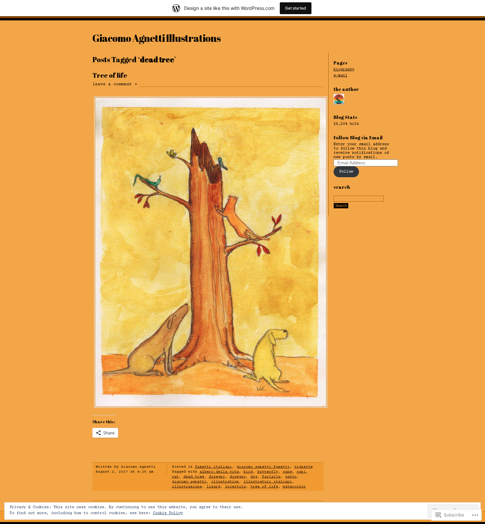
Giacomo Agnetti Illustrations (156, 38)
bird (248, 472)
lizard (213, 486)
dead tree (193, 477)
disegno (238, 477)
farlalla (271, 477)
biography (344, 70)
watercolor (294, 486)
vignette (303, 467)
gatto (291, 477)
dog (253, 477)
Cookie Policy (168, 513)
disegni (217, 477)
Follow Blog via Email (358, 137)
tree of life (264, 486)
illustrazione (187, 486)
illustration (225, 482)
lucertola (235, 486)
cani (301, 472)
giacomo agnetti (189, 482)
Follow (346, 172)
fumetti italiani (213, 467)
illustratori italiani (267, 482)
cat (175, 477)
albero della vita (219, 472)
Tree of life (109, 75)
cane (287, 472)
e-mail (340, 75)
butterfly (267, 472)
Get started (295, 8)
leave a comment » (114, 84)
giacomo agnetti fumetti (263, 467)
